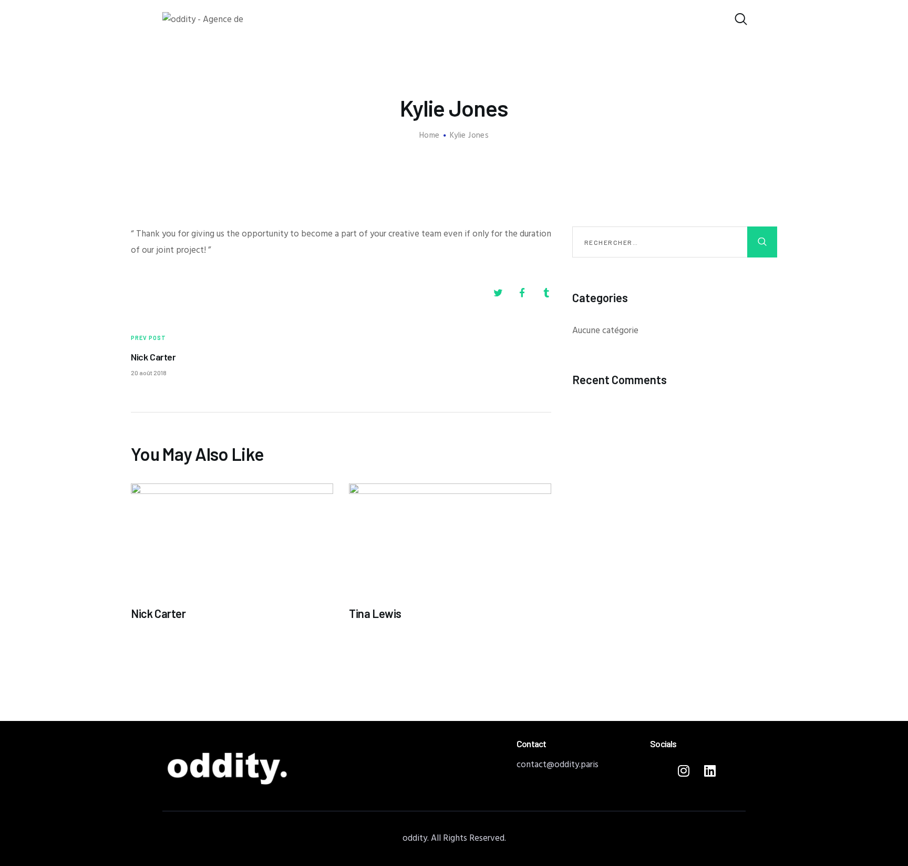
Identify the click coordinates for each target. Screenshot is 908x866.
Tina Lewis (375, 613)
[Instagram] (683, 770)
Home (429, 135)
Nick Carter (158, 613)
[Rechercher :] (674, 242)
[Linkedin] (710, 770)
